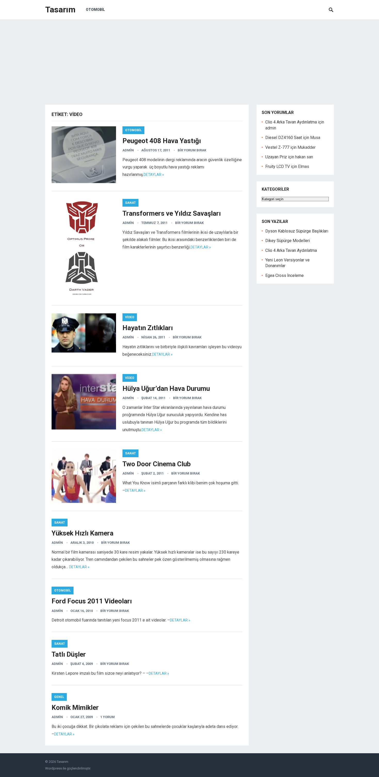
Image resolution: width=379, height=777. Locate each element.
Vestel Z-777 (277, 147)
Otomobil (95, 9)
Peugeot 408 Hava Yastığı (161, 141)
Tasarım (60, 9)
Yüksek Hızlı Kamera (82, 533)
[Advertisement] (189, 58)
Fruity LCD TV (277, 166)
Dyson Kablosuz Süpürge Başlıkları (296, 231)
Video (129, 317)
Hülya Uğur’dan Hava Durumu (166, 388)
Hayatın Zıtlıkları (147, 328)
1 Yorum (107, 717)
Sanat (130, 203)
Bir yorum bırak (192, 150)
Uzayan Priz (276, 156)
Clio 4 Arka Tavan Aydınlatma (291, 122)
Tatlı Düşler (69, 654)
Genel (59, 697)
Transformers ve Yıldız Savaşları (171, 213)
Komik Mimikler (75, 707)
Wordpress (53, 768)
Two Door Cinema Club (156, 464)
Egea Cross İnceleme (284, 275)
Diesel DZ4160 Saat (283, 137)
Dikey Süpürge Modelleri (287, 240)
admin (128, 150)
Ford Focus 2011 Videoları (92, 601)
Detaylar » (154, 175)
